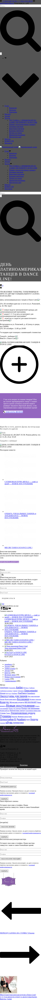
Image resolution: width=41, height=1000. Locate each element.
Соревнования (10, 681)
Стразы (3, 713)
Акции (7, 666)
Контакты (8, 143)
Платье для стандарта (15, 708)
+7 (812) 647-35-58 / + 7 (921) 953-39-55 (17, 1)
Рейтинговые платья (17, 710)
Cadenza (32, 688)
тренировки (18, 722)
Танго (8, 713)
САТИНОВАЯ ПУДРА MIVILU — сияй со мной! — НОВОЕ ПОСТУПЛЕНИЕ (21, 483)
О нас (7, 106)
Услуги (7, 118)
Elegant (2, 693)
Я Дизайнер (20, 719)
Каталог (8, 114)
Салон (7, 679)
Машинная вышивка (17, 135)
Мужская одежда (17, 702)
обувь (9, 722)
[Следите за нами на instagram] (4, 609)
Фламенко (14, 716)
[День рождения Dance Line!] (16, 646)
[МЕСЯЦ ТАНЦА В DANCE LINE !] (20, 545)
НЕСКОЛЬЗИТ (30, 702)
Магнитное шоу (15, 137)
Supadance (31, 693)
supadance (8, 664)
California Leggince (6, 691)
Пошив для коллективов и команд (22, 124)
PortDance (14, 693)
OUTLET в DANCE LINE (15, 654)
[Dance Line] (18, 147)
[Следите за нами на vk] (9, 609)
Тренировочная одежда (23, 713)
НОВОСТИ (9, 141)
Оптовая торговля (16, 127)
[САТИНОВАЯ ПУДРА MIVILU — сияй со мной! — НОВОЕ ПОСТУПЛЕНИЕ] (20, 480)
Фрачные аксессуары (25, 716)
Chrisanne (21, 691)
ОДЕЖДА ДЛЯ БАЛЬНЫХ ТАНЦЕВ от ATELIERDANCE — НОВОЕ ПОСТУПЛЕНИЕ (20, 516)
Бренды (7, 139)
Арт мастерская (34, 696)
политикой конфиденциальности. (32, 833)
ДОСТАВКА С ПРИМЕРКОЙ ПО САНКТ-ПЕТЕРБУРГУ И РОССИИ (23, 121)
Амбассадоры (10, 669)
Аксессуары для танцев (13, 696)
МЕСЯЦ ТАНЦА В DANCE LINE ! (18, 548)
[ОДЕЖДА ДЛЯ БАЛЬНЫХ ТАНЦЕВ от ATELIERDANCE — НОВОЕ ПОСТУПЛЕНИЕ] (20, 511)
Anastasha (12, 688)
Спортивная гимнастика (33, 710)
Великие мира (10, 675)
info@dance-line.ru (7, 3)
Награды (12, 110)
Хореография (7, 719)
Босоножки (23, 699)
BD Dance (26, 688)
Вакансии (13, 108)
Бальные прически (16, 131)
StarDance (22, 693)
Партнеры (13, 112)
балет (28, 719)
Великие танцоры (35, 699)
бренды (34, 719)
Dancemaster (31, 690)
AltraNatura (4, 688)
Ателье (7, 116)
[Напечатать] (1, 288)
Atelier (19, 687)
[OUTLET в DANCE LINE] (16, 652)
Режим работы (4, 710)
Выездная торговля (16, 129)
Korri (9, 693)
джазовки (2, 723)
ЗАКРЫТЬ (4, 799)
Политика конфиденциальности (14, 766)
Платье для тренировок (30, 708)
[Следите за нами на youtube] (6, 609)
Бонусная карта (11, 699)
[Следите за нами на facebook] (1, 609)
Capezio (15, 691)
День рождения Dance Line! (15, 648)
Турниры (5, 716)
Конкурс (4, 702)
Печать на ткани (15, 133)
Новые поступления (12, 677)
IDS (7, 693)
